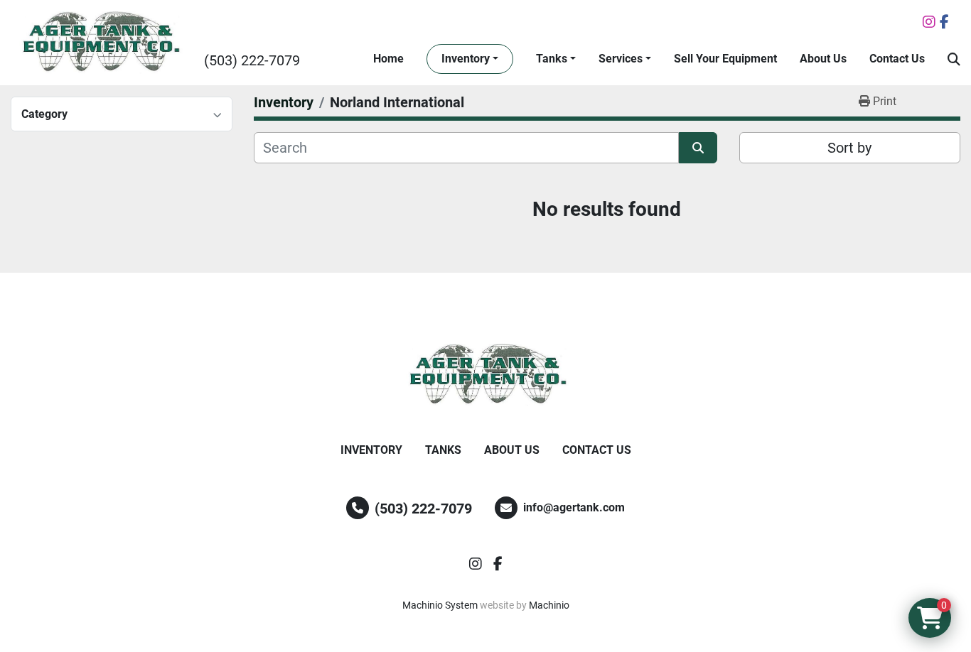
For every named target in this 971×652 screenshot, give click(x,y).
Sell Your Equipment (725, 58)
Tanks (551, 58)
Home (388, 58)
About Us (823, 58)
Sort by (849, 147)
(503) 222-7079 (252, 60)
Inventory (465, 58)
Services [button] (621, 58)
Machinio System (440, 605)
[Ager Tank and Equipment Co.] (485, 375)
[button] (470, 59)
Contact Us (897, 58)
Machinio (549, 605)
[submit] (698, 147)
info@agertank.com (574, 507)
